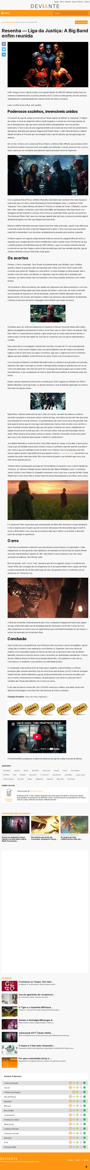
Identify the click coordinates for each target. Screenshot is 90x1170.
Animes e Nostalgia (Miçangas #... (36, 1020)
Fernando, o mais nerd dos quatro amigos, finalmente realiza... (39, 1010)
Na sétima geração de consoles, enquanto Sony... (44, 838)
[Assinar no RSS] (70, 1084)
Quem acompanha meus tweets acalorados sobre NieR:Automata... (14, 839)
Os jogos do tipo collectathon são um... (71, 838)
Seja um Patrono (77, 2)
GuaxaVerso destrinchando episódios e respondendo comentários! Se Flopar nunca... (47, 1048)
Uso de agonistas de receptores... (37, 994)
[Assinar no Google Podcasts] (73, 1084)
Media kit (68, 2)
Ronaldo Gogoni (9, 22)
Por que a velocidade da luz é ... (35, 1058)
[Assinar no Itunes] (80, 1084)
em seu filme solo (66, 453)
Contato (86, 2)
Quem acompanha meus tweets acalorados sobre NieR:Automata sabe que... (44, 1035)
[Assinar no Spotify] (84, 1084)
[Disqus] (45, 881)
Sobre (62, 2)
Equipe (56, 2)
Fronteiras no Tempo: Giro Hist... (36, 982)
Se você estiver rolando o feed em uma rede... (34, 997)
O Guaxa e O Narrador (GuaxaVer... (37, 1045)
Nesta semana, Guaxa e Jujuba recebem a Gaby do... (36, 1023)
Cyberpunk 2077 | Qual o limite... (36, 1033)
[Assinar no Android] (77, 1084)
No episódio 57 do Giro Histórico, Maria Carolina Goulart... (37, 984)
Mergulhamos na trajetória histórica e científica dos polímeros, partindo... (43, 1061)
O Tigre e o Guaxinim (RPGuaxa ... (36, 1007)
